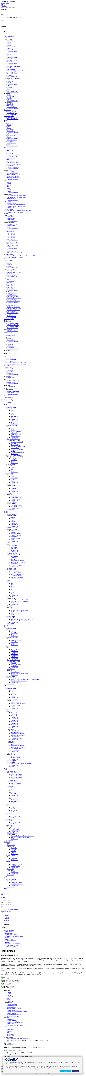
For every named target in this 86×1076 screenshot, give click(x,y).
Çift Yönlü (10, 243)
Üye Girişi (7, 900)
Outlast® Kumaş (11, 61)
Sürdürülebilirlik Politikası (11, 945)
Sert (8, 90)
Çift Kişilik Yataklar (12, 771)
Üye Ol (9, 1028)
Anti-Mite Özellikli (12, 158)
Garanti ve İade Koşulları (10, 934)
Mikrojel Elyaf (11, 49)
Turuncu (9, 189)
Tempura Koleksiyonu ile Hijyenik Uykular (18, 362)
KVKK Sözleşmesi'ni (12, 1052)
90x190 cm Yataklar (12, 331)
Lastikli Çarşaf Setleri (13, 380)
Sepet (8, 1032)
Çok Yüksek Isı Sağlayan (14, 177)
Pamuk (9, 42)
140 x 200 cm (11, 287)
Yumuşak (9, 87)
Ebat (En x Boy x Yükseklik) (15, 455)
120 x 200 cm (11, 234)
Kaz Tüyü (10, 40)
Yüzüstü (9, 99)
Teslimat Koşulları (9, 930)
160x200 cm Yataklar (13, 323)
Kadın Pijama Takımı (13, 391)
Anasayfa (6, 923)
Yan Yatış (9, 98)
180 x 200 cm (11, 237)
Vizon (9, 191)
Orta (8, 89)
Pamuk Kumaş (11, 135)
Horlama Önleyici (12, 69)
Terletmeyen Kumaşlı (13, 167)
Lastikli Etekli (11, 246)
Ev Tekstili (7, 842)
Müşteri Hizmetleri (12, 1020)
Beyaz (9, 182)
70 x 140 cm (10, 281)
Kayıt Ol (9, 911)
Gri (8, 186)
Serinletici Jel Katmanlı (13, 74)
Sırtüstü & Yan (11, 96)
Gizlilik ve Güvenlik (9, 939)
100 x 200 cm (11, 233)
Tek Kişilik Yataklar (12, 780)
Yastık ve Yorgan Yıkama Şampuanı (16, 206)
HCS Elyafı (10, 219)
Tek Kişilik (10, 104)
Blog (2, 4)
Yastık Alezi (10, 741)
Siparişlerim (10, 1034)
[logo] (4, 6)
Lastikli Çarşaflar (11, 382)
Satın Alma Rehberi (12, 117)
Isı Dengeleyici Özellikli (13, 162)
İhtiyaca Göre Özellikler (13, 439)
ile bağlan (3, 913)
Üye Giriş (10, 1029)
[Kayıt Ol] (21, 1050)
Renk (8, 580)
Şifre (2, 906)
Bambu (9, 45)
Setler (8, 999)
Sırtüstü (9, 95)
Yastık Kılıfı (10, 869)
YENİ (5, 888)
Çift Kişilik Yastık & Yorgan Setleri (16, 197)
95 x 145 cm (10, 346)
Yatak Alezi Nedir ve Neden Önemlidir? (21, 763)
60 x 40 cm (10, 83)
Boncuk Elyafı (11, 131)
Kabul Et (76, 1071)
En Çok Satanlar (11, 111)
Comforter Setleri (12, 107)
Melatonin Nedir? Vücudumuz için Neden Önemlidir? (21, 255)
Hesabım (9, 1031)
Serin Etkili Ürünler (9, 403)
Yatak (5, 768)
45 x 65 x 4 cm (11, 80)
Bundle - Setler (11, 484)
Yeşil (12, 593)
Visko (8, 48)
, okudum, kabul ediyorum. (19, 1052)
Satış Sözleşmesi (8, 933)
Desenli (9, 185)
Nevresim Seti (11, 845)
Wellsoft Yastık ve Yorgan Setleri (16, 204)
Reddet (24, 1063)
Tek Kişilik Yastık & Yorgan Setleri (16, 195)
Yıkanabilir (10, 165)
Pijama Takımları (11, 879)
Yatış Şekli (10, 473)
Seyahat (9, 75)
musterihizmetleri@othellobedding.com (17, 1038)
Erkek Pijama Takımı (13, 392)
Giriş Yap (3, 911)
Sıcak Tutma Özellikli (13, 176)
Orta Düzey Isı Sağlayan (13, 174)
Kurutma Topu (11, 207)
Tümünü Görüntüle (12, 51)
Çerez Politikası (11, 940)
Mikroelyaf (10, 58)
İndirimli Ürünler (11, 114)
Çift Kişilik (10, 105)
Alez (5, 685)
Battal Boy (10, 152)
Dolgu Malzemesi (12, 407)
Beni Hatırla (6, 909)
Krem (8, 188)
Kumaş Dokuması (12, 425)
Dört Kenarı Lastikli (12, 245)
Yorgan (6, 511)
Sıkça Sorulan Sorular (10, 946)
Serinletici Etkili (11, 72)
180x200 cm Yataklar (13, 325)
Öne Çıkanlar (7, 110)
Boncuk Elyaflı (11, 335)
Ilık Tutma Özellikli (12, 173)
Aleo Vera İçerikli (12, 293)
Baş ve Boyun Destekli (13, 66)
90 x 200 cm (10, 231)
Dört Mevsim (10, 68)
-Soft (35, 1073)
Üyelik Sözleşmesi (9, 931)
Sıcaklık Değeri (11, 568)
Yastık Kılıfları (11, 386)
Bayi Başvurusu (5, 3)
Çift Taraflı (10, 159)
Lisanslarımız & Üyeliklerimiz (12, 943)
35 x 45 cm (10, 344)
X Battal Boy (10, 153)
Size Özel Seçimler (12, 113)
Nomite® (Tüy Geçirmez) (14, 164)
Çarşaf (9, 861)
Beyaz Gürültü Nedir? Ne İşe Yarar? (17, 364)
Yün (8, 43)
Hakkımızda (7, 942)
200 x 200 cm (11, 239)
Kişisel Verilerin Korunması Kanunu (13, 936)
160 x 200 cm (11, 236)
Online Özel (10, 1001)
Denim (9, 183)
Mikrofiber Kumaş (12, 60)
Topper (6, 625)
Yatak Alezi (10, 727)
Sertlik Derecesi (11, 464)
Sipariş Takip (10, 1035)
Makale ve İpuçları (9, 116)
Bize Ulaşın (10, 1023)
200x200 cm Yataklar (13, 326)
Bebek (9, 998)
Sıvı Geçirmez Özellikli (13, 301)
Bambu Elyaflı (11, 338)
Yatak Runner (11, 855)
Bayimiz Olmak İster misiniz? (15, 1025)
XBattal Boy (10, 373)
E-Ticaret (39, 1073)
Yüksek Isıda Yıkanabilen (17, 452)
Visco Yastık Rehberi (12, 119)
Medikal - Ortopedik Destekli (15, 71)
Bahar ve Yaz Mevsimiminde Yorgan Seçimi (19, 210)
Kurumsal (6, 937)
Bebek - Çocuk (8, 787)
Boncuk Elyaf (11, 46)
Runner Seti (10, 377)
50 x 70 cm (10, 81)
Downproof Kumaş (12, 57)
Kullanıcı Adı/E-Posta (6, 903)
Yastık (5, 404)
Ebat (8, 542)
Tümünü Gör (14, 424)
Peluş (8, 144)
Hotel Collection (8, 890)
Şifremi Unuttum (13, 909)
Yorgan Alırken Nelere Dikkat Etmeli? (17, 212)
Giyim (5, 876)
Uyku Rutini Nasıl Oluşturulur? (15, 257)
